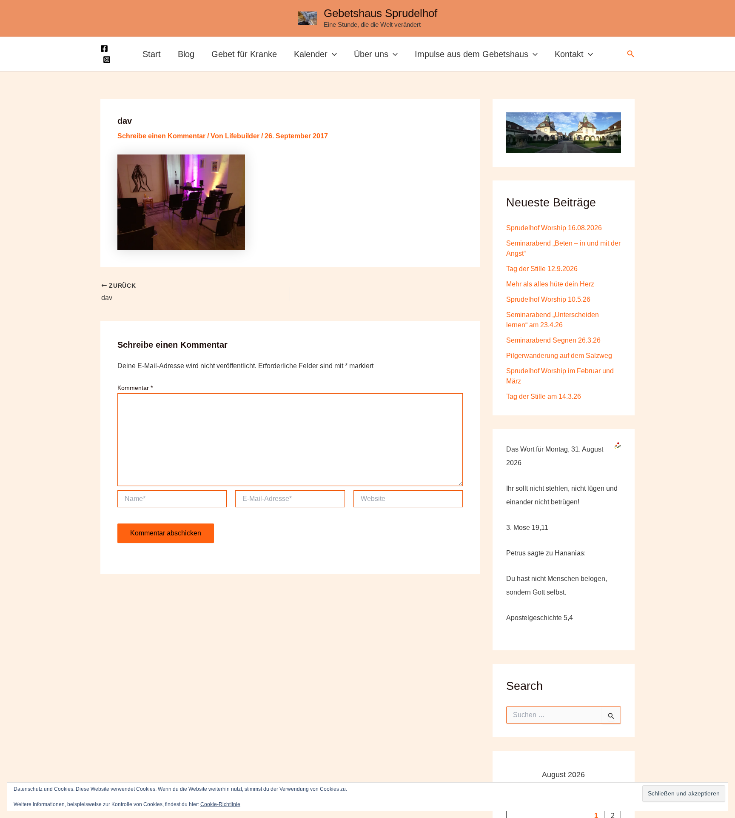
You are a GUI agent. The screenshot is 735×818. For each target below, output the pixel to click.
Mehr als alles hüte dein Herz (550, 283)
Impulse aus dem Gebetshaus (471, 54)
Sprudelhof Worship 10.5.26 (548, 299)
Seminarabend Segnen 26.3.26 (553, 339)
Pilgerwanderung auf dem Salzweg (559, 355)
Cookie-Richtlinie (220, 804)
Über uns (371, 54)
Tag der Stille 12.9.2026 (542, 268)
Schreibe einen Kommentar (161, 136)
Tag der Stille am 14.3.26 (543, 396)
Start (151, 54)
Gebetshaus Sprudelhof (380, 13)
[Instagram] (107, 59)
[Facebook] (104, 48)
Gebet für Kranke (244, 54)
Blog (186, 54)
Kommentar (135, 387)
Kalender (311, 54)
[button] (332, 54)
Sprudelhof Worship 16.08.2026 (554, 227)
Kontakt (569, 54)
